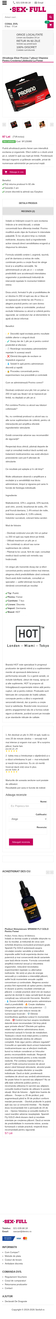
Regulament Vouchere (16, 1277)
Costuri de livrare (13, 1260)
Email (40, 2)
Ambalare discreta (14, 1263)
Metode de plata (13, 1256)
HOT (18, 612)
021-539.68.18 (23, 2)
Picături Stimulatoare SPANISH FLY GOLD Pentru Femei (27, 930)
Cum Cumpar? (12, 1252)
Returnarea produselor (16, 1284)
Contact (8, 1288)
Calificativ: (41, 814)
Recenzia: (42, 827)
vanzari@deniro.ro (22, 1231)
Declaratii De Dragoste (16, 1301)
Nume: (43, 801)
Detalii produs (28, 203)
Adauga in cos (16, 172)
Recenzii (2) (28, 211)
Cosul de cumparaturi (15, 1280)
